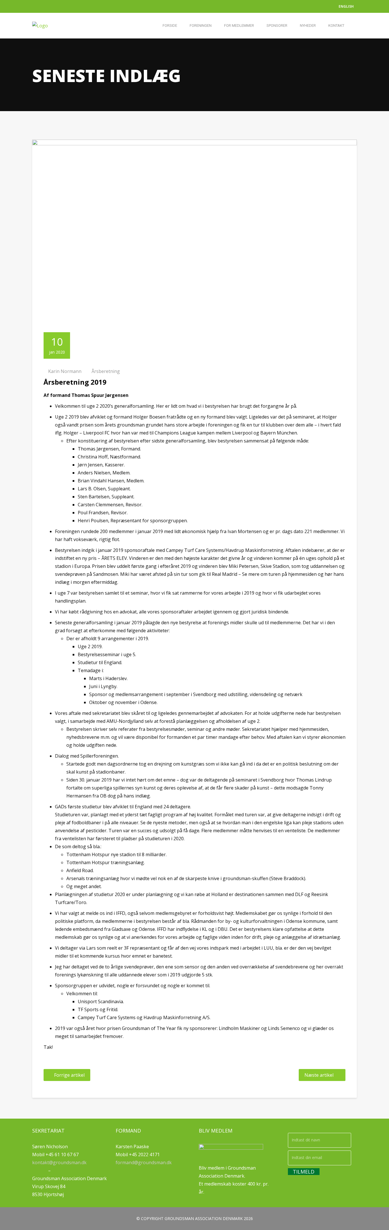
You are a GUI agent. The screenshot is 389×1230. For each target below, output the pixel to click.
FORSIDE (170, 25)
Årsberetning (105, 371)
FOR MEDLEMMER (239, 25)
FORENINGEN (201, 25)
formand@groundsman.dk (144, 1162)
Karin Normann (64, 371)
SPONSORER (277, 25)
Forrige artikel (69, 1075)
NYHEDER (308, 25)
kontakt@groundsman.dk (59, 1162)
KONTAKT (336, 25)
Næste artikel (318, 1075)
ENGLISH (346, 6)
